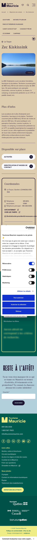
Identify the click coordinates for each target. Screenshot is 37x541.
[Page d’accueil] (10, 5)
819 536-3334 (7, 427)
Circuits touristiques (9, 454)
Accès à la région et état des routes (14, 457)
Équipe (4, 480)
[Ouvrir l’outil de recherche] (28, 5)
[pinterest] (18, 441)
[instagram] (8, 441)
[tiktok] (28, 441)
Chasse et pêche (25, 29)
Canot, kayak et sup (10, 29)
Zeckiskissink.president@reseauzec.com (20, 216)
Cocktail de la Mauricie (10, 460)
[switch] (32, 270)
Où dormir (6, 33)
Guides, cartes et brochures (11, 451)
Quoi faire (6, 20)
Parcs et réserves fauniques (13, 24)
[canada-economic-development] (18, 512)
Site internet (10, 210)
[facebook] (3, 441)
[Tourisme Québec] (18, 503)
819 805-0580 (26, 202)
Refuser (18, 311)
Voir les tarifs (10, 212)
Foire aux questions (9, 463)
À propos (5, 474)
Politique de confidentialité (14, 531)
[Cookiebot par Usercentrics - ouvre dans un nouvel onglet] (26, 228)
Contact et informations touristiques (14, 477)
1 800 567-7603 (8, 430)
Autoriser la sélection (18, 304)
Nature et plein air (19, 20)
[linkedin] (13, 441)
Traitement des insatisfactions (12, 483)
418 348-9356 (27, 206)
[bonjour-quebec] (18, 520)
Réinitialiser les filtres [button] (11, 321)
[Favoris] (22, 5)
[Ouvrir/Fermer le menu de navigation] (33, 5)
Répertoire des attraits (12, 490)
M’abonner (18, 403)
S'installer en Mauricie (9, 465)
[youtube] (23, 441)
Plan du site (27, 531)
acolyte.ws (27, 533)
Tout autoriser (18, 298)
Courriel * (6, 392)
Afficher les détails (24, 291)
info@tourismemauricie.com (12, 434)
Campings (16, 33)
